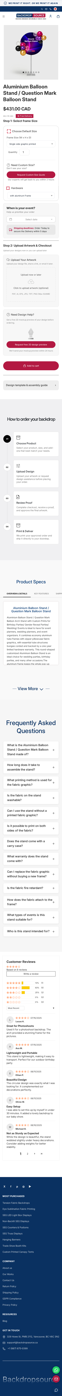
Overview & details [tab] (17, 594)
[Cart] (58, 16)
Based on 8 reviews (17, 969)
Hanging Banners (11, 1239)
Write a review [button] (31, 973)
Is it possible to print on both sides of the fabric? (31, 828)
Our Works (8, 1274)
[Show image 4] (31, 72)
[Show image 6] (36, 72)
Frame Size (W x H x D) (19, 137)
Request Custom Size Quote (31, 174)
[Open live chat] (56, 1390)
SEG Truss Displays (12, 1233)
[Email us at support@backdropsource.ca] (56, 1379)
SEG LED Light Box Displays (17, 1215)
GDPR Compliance (12, 1298)
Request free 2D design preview (31, 344)
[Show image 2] (26, 72)
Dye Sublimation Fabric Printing (19, 1209)
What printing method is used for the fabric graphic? (31, 782)
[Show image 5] (33, 72)
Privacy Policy (10, 1304)
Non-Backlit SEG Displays (16, 1221)
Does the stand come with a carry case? (31, 843)
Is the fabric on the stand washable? (31, 798)
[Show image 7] (38, 72)
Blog (5, 1321)
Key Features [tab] (41, 594)
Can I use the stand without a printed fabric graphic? (31, 813)
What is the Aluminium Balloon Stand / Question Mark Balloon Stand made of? (31, 749)
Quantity (12, 152)
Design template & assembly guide (31, 385)
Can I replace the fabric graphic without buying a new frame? (31, 874)
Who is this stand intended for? (31, 931)
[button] (31, 281)
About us (7, 1268)
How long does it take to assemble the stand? (31, 767)
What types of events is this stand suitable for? (31, 917)
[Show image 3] (28, 72)
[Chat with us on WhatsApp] (56, 1370)
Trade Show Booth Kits (14, 1245)
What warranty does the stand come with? (31, 859)
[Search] (42, 9)
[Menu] (3, 16)
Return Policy (9, 1286)
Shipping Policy (11, 1292)
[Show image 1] (23, 72)
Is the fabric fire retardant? (31, 888)
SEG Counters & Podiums (15, 1227)
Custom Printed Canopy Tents (18, 1251)
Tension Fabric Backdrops (16, 1202)
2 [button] (27, 1153)
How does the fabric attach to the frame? (31, 902)
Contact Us (8, 1280)
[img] (23, 1017)
